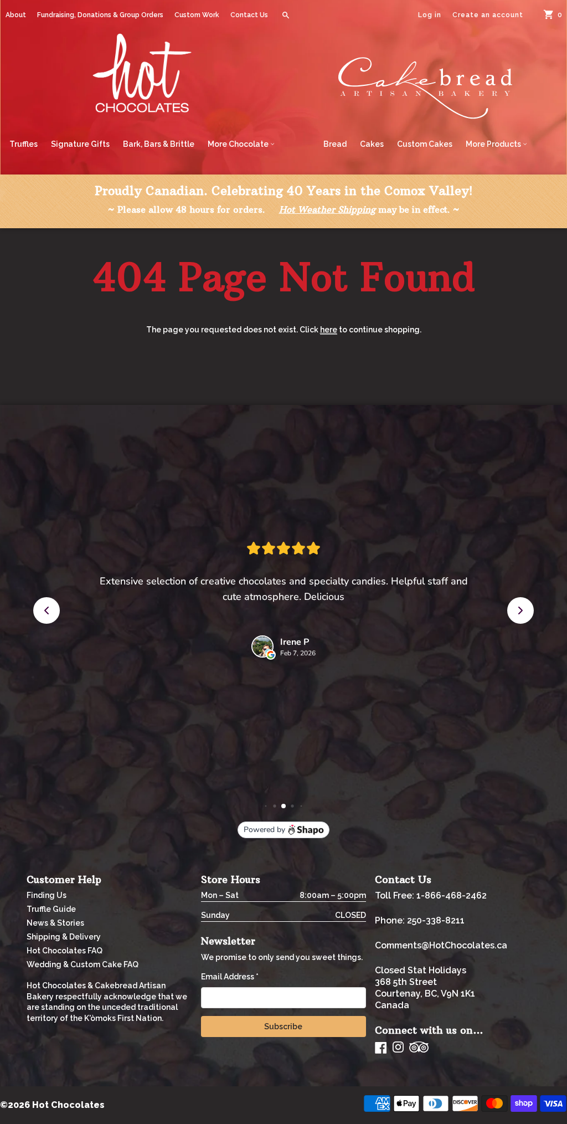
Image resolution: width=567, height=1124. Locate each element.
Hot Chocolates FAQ (64, 950)
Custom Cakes (424, 144)
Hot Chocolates (68, 1105)
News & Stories (55, 922)
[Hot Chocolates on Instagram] (398, 1047)
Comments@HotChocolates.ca (441, 945)
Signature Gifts (80, 144)
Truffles (23, 144)
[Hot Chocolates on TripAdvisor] (419, 1047)
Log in (429, 15)
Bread (335, 144)
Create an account (487, 15)
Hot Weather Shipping (327, 209)
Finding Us (46, 895)
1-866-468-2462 (451, 895)
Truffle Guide (51, 909)
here (328, 329)
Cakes (372, 144)
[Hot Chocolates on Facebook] (381, 1047)
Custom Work (196, 15)
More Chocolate (239, 144)
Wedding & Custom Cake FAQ (82, 964)
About (16, 15)
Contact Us (249, 15)
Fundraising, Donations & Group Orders (100, 15)
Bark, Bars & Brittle (158, 144)
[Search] (285, 15)
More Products (494, 144)
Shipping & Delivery (64, 936)
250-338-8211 (436, 920)
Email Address (230, 976)
